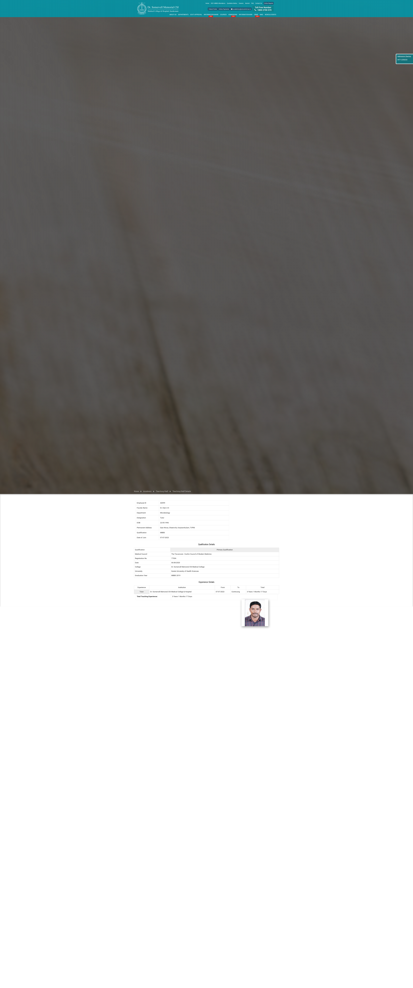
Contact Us (258, 3)
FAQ (252, 3)
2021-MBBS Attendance (218, 3)
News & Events (270, 14)
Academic (147, 491)
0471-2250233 (402, 60)
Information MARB (211, 15)
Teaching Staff (162, 491)
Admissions (232, 15)
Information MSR (245, 14)
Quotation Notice (232, 3)
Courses (223, 14)
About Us (172, 14)
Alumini (247, 3)
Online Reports (268, 3)
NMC (261, 14)
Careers (241, 3)
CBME (256, 15)
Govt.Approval (196, 14)
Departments (183, 14)
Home (207, 3)
